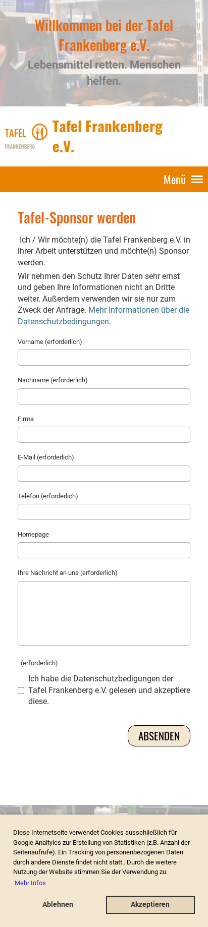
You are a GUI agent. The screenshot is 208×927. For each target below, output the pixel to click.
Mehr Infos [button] (30, 883)
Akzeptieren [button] (150, 904)
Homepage (33, 534)
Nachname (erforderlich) (53, 380)
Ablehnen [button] (57, 904)
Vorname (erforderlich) (50, 341)
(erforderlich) (38, 663)
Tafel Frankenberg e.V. (108, 135)
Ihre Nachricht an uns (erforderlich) (68, 572)
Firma (26, 419)
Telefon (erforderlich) (48, 496)
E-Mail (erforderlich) (46, 457)
